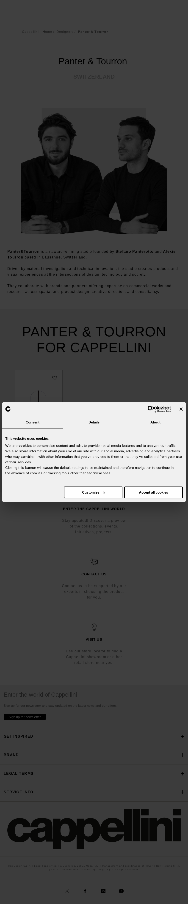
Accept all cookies (153, 492)
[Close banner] (181, 409)
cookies (25, 446)
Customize (90, 492)
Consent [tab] (32, 422)
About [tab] (155, 422)
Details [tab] (94, 422)
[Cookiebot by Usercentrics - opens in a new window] (151, 409)
